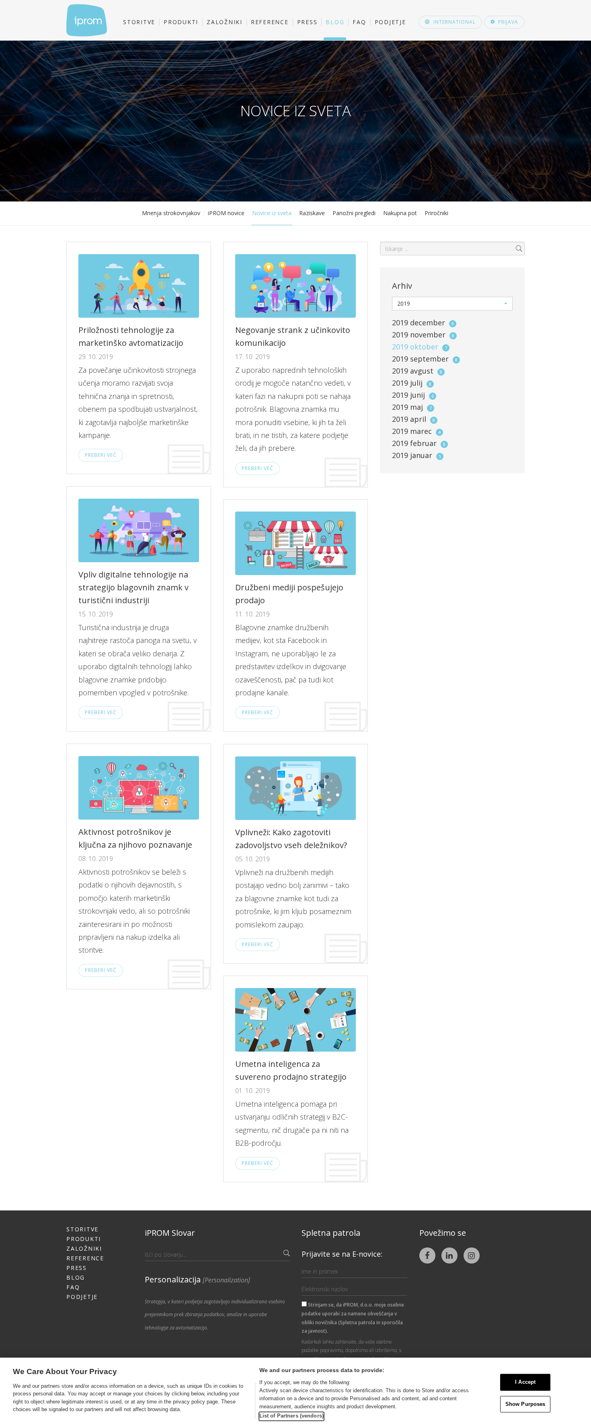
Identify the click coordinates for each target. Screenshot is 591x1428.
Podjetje (390, 22)
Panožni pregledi (354, 213)
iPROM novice (226, 213)
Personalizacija (197, 1279)
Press (307, 22)
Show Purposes (525, 1404)
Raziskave (312, 213)
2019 (423, 322)
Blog (335, 22)
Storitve (139, 22)
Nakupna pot (400, 213)
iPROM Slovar (170, 1232)
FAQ (359, 22)
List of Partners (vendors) (291, 1416)
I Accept (525, 1382)
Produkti (181, 22)
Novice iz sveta (271, 213)
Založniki (224, 22)
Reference (270, 22)
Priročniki (436, 213)
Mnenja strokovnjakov (171, 213)
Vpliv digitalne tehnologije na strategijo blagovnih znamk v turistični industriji (133, 587)
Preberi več (101, 455)
